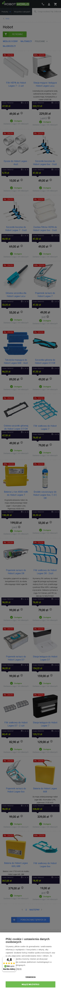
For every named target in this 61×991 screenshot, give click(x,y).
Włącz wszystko (30, 984)
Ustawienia (30, 977)
